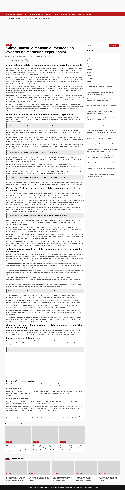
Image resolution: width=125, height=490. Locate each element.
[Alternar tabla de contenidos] (25, 60)
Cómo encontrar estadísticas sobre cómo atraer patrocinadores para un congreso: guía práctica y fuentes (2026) (103, 156)
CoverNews (87, 487)
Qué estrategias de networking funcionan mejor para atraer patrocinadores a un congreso (101, 106)
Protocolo (72, 14)
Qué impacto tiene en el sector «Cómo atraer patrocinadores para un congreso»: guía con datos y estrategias (102, 150)
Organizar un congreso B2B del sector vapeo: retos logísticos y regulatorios (102, 162)
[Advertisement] (62, 31)
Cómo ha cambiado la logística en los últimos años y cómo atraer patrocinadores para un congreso (101, 144)
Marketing (56, 14)
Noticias (12, 14)
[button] (119, 14)
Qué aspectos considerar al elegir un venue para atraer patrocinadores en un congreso (100, 93)
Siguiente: (69, 417)
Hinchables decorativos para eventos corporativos (99, 138)
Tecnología (64, 14)
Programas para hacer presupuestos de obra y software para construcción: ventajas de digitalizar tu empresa (102, 87)
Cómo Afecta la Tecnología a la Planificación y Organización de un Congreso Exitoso (71, 448)
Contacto (88, 14)
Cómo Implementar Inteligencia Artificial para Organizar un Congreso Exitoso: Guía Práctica (44, 448)
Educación (80, 14)
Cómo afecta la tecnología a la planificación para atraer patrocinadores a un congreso (100, 175)
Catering (48, 14)
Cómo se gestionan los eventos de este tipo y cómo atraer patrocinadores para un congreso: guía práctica (101, 118)
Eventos (19, 14)
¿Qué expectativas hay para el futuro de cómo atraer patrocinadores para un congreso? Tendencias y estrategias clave (101, 132)
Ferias (26, 14)
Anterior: (25, 417)
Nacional (41, 14)
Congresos (33, 14)
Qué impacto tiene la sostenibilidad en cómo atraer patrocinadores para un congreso (99, 112)
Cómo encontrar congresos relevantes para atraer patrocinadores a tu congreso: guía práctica (99, 99)
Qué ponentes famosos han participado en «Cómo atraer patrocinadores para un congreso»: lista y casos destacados (101, 169)
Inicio (7, 14)
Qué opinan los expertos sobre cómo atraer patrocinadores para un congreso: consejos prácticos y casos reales (101, 125)
